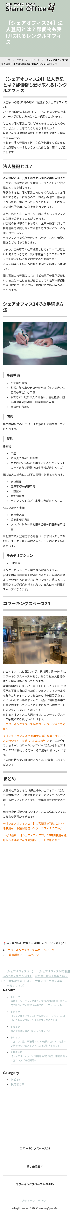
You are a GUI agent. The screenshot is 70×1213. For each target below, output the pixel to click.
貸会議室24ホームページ (24, 955)
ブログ (20, 60)
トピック (34, 60)
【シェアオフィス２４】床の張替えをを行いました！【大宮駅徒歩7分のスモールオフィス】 (17, 978)
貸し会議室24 (35, 1166)
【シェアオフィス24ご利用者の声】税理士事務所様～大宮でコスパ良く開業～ (52, 976)
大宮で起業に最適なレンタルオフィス (30, 1030)
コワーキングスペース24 (35, 1148)
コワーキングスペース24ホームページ (31, 950)
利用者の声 (16, 1052)
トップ (6, 60)
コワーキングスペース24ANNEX (35, 1184)
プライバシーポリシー (35, 1201)
